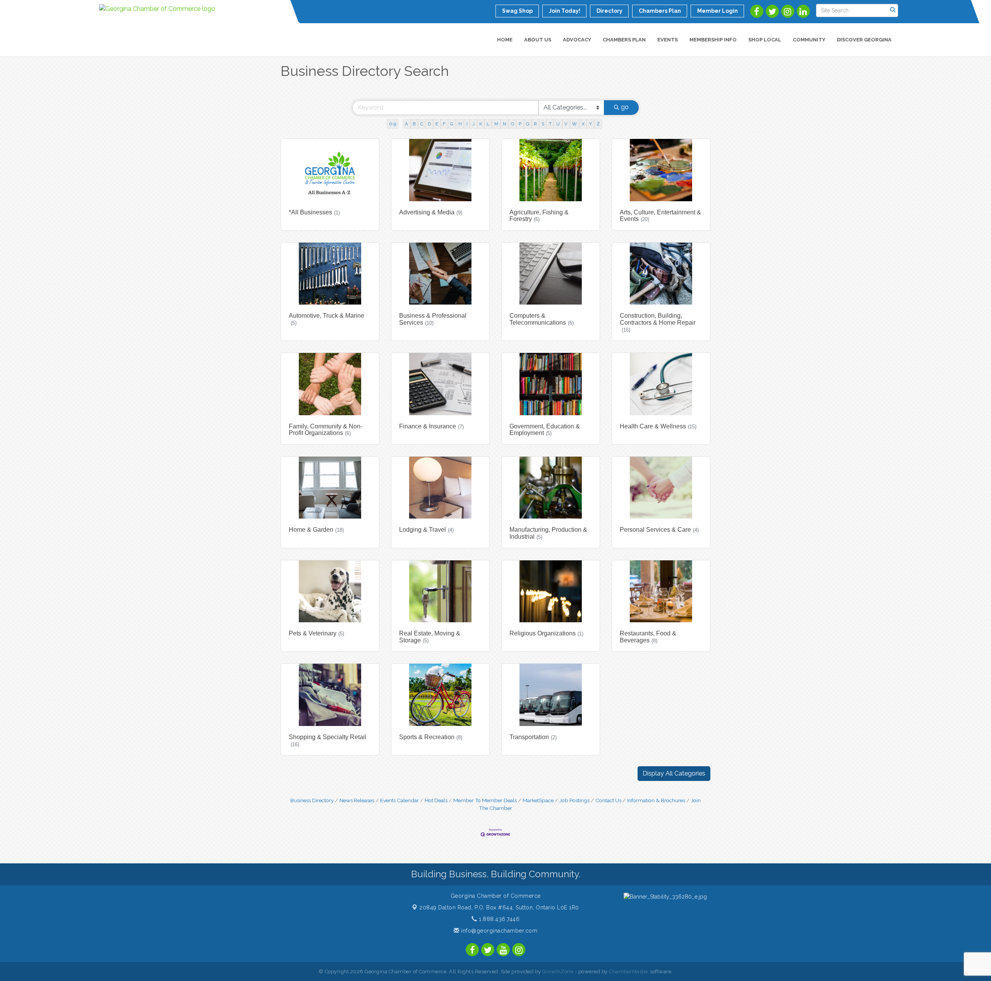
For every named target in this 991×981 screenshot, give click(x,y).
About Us (537, 40)
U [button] (558, 124)
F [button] (444, 124)
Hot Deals (436, 800)
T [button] (550, 124)
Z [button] (598, 124)
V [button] (566, 124)
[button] (674, 773)
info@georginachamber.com (498, 931)
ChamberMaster (629, 971)
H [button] (460, 124)
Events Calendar (399, 800)
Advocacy (577, 40)
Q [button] (527, 124)
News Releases (356, 800)
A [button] (406, 124)
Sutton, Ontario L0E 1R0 (499, 907)
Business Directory (312, 800)
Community (809, 40)
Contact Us (608, 800)
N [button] (504, 124)
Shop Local (764, 40)
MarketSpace (538, 800)
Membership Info (713, 40)
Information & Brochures (656, 800)
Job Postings (574, 800)
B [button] (414, 124)
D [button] (429, 124)
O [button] (512, 124)
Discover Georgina (864, 40)
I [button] (467, 124)
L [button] (488, 124)
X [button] (583, 124)
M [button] (496, 124)
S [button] (543, 124)
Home (505, 40)
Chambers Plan (624, 40)
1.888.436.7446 (498, 919)
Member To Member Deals (485, 800)
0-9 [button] (392, 124)
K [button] (480, 124)
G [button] (451, 124)
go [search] (625, 107)
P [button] (520, 124)
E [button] (436, 124)
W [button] (574, 124)
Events (667, 40)
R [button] (535, 124)
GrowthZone (557, 971)
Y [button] (590, 124)
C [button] (421, 124)
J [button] (473, 124)
